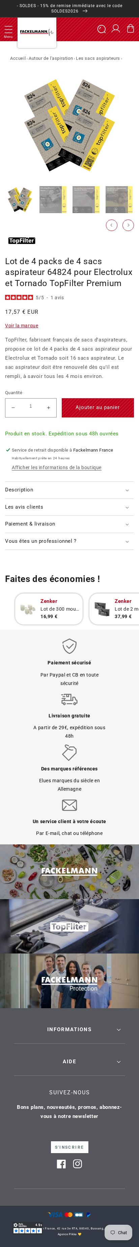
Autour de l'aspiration (51, 58)
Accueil (18, 58)
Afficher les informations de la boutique (57, 467)
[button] (8, 29)
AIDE (69, 1062)
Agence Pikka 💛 (70, 1234)
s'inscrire (69, 1147)
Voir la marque (21, 325)
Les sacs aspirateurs (98, 58)
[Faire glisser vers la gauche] (111, 225)
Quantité (13, 392)
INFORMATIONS (69, 1029)
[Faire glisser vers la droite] (128, 225)
